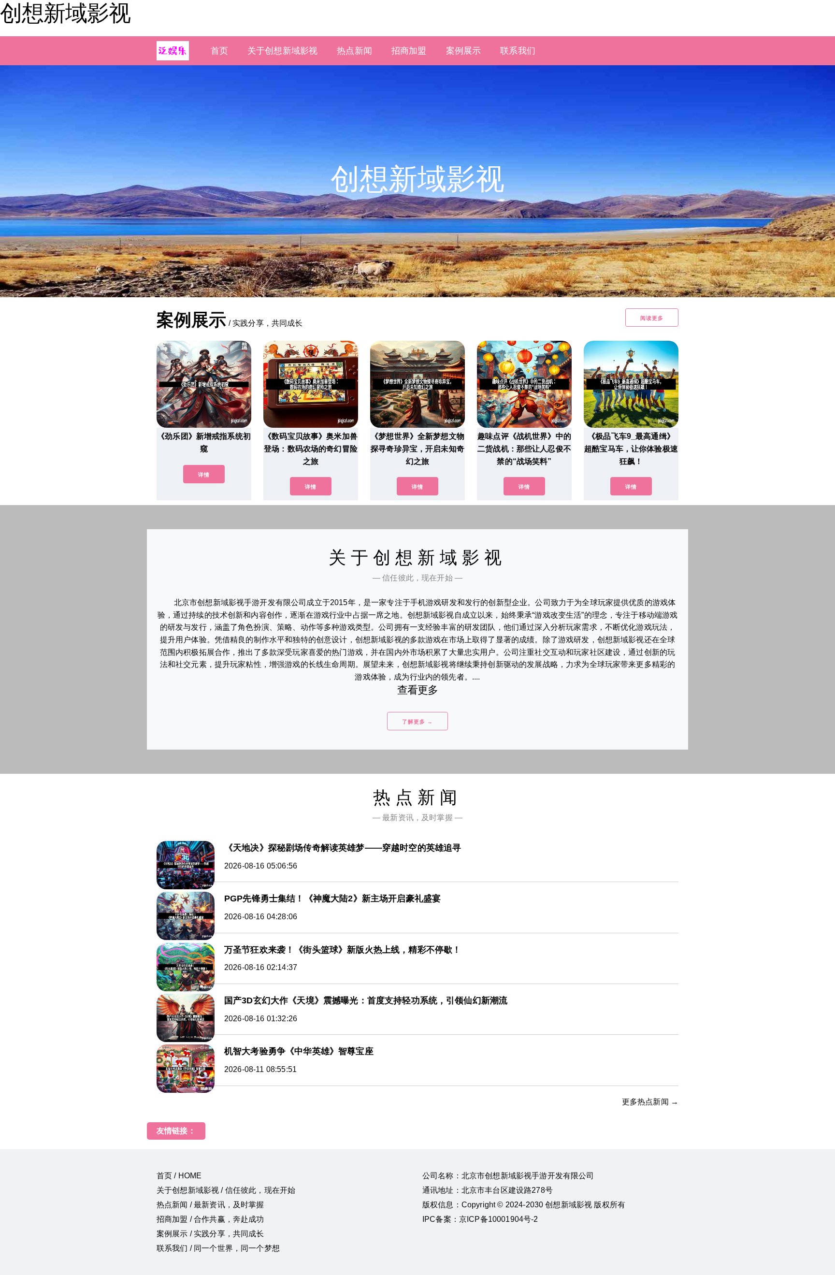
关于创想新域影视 (282, 51)
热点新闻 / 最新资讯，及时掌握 (210, 1205)
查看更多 (417, 690)
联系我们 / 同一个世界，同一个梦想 (218, 1248)
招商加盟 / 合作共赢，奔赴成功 (210, 1219)
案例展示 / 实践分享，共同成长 (210, 1234)
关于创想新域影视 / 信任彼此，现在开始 (226, 1190)
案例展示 (463, 51)
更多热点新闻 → (650, 1102)
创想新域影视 (65, 13)
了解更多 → (417, 721)
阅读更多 (651, 318)
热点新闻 (354, 51)
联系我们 (517, 51)
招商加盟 (409, 51)
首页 (219, 51)
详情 (204, 475)
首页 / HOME (179, 1176)
